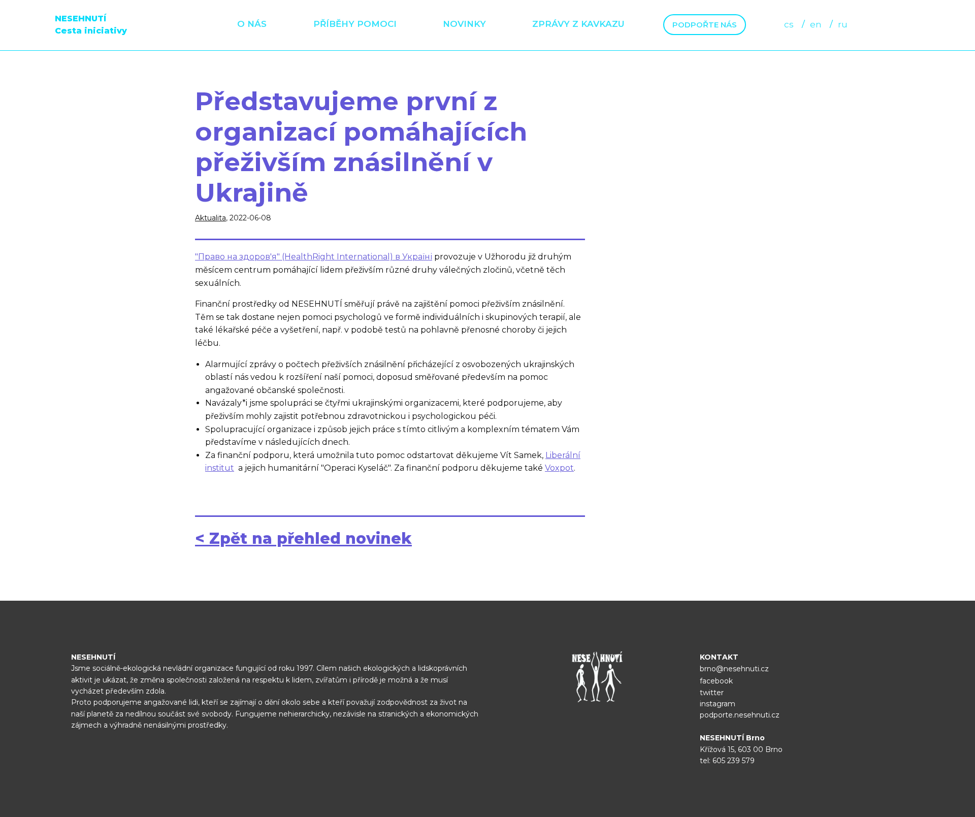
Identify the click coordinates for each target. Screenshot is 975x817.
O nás (252, 24)
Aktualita (210, 217)
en (816, 24)
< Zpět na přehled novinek (303, 538)
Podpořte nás (704, 24)
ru (843, 24)
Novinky (464, 24)
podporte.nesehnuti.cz (739, 715)
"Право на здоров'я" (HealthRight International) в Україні (313, 257)
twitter (712, 692)
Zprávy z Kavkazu (578, 24)
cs (789, 24)
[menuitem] (252, 24)
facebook (716, 680)
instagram (717, 703)
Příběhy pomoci (355, 24)
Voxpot (559, 468)
